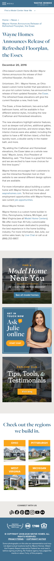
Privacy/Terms (16, 539)
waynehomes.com (11, 193)
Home (5, 20)
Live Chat (30, 235)
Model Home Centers (36, 218)
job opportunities (24, 200)
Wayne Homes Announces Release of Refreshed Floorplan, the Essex (22, 25)
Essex (45, 94)
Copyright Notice (36, 539)
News (14, 20)
